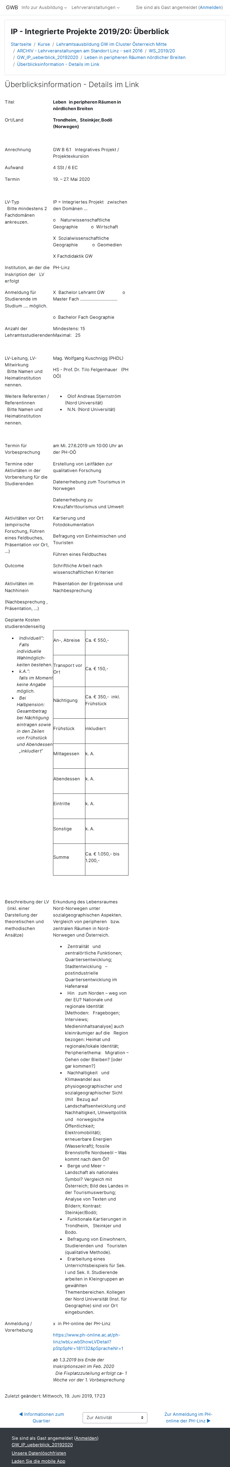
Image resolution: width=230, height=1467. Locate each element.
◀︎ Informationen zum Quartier (42, 1418)
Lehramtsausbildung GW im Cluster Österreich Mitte (111, 44)
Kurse (44, 44)
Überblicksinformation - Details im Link (58, 64)
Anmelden (210, 7)
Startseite (21, 44)
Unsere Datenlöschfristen (39, 1453)
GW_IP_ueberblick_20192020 (47, 57)
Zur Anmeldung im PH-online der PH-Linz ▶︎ (188, 1418)
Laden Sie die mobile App (38, 1461)
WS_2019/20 (162, 51)
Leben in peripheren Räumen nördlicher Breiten (135, 57)
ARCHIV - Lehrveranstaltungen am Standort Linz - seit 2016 (80, 51)
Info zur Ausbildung (42, 7)
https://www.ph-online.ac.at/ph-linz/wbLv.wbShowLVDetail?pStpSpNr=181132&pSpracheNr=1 (88, 1341)
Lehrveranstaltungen (94, 7)
